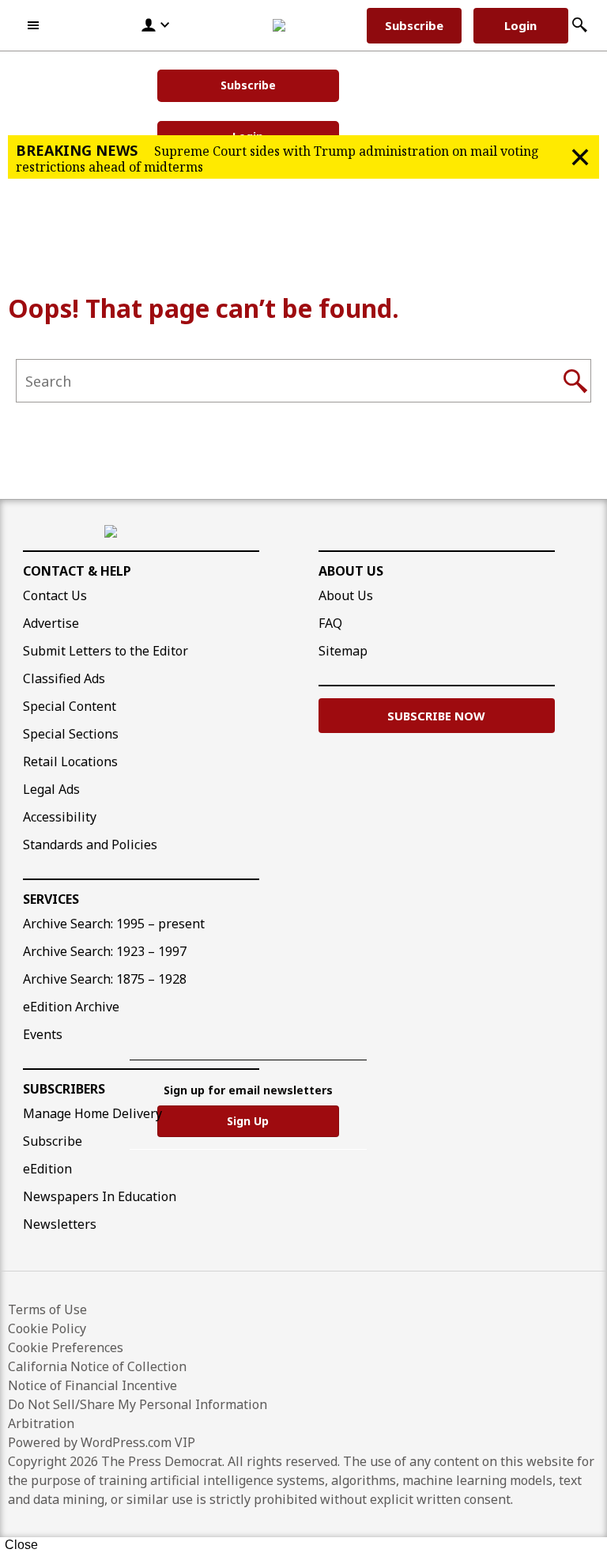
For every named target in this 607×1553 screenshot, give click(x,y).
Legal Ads (51, 789)
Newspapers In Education (99, 1196)
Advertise (51, 623)
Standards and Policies (90, 844)
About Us (351, 571)
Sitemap (343, 650)
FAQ (330, 623)
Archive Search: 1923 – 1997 (105, 951)
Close (21, 1544)
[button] (35, 25)
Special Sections (71, 733)
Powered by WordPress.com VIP (101, 1442)
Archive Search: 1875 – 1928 (105, 979)
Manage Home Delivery (92, 1113)
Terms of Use (47, 1309)
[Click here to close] (580, 157)
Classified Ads (64, 678)
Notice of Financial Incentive (92, 1385)
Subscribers (64, 1089)
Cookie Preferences (65, 1347)
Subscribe (248, 85)
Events (42, 1034)
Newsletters (59, 1224)
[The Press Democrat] (300, 25)
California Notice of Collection (97, 1366)
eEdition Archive (71, 1006)
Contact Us (55, 595)
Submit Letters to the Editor (105, 650)
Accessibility (59, 817)
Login (520, 25)
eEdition (47, 1168)
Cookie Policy (47, 1328)
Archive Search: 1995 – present (114, 923)
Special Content (69, 706)
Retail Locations (70, 761)
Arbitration (41, 1423)
